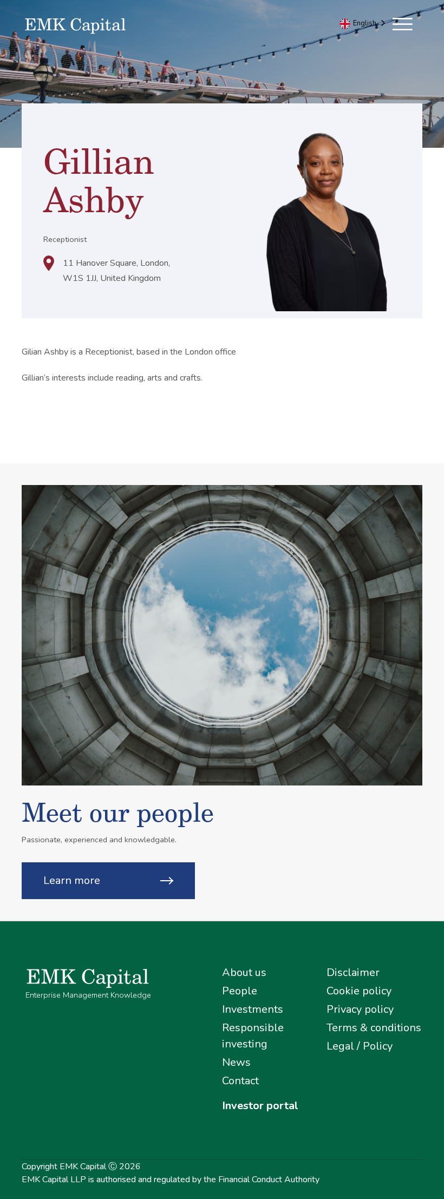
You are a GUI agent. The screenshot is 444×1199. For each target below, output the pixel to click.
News (236, 1062)
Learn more (71, 880)
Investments (252, 1009)
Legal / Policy (360, 1046)
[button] (402, 19)
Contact (240, 1080)
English (364, 23)
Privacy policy (360, 1009)
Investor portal (260, 1105)
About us (244, 972)
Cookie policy (359, 991)
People (239, 991)
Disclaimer (353, 972)
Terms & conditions (374, 1027)
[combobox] (363, 24)
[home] (122, 26)
